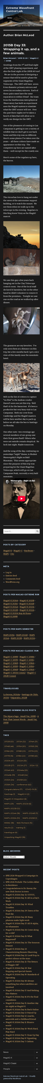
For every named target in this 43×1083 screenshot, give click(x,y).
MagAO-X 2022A (27, 610)
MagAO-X (7, 551)
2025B (22, 780)
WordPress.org (12, 582)
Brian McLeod (9, 58)
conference (24, 785)
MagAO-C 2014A (27, 669)
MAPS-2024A (12, 813)
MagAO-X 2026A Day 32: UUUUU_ (20, 895)
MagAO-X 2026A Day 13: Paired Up (21, 1013)
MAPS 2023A (29, 638)
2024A (9, 770)
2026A (9, 785)
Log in (8, 572)
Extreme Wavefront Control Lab (20, 9)
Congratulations (13, 789)
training (20, 828)
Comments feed (13, 579)
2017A (33, 751)
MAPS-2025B (30, 818)
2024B (23, 775)
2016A (9, 751)
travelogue (10, 832)
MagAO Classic (10, 1063)
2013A (21, 742)
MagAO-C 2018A (27, 657)
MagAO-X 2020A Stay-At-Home (17, 613)
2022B (9, 765)
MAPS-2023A (23, 804)
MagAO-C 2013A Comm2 (14, 673)
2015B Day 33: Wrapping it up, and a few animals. (21, 49)
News (5, 1052)
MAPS (6, 554)
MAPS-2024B (30, 813)
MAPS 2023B (16, 638)
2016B (21, 751)
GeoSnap (9, 794)
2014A (33, 742)
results (8, 828)
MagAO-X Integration (15, 799)
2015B (8, 61)
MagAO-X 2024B (26, 604)
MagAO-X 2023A (27, 607)
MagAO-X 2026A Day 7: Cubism (19, 1041)
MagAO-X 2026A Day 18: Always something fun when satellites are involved (21, 984)
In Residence (12, 885)
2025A (9, 780)
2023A (22, 765)
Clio (12, 554)
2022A (22, 761)
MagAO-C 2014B (10, 669)
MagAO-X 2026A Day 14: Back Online (22, 1009)
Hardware (28, 551)
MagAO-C (34, 58)
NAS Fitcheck (24, 823)
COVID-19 (31, 789)
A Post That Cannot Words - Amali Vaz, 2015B (21, 719)
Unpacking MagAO (14, 837)
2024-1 (34, 765)
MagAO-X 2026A (10, 600)
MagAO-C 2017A (26, 660)
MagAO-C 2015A (26, 666)
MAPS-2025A (12, 818)
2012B (9, 742)
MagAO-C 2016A (27, 663)
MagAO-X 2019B (10, 616)
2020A (9, 761)
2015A (21, 746)
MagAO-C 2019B (10, 657)
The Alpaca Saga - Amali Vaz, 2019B (19, 716)
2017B (8, 756)
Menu (9, 18)
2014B (9, 746)
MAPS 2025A (8, 635)
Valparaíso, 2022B (19, 698)
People (6, 1069)
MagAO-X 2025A (10, 604)
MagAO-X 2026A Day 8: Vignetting (21, 1038)
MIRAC (9, 823)
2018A (21, 756)
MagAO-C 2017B (10, 660)
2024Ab (9, 775)
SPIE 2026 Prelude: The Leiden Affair (22, 882)
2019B (33, 756)
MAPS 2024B (22, 635)
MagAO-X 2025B (27, 600)
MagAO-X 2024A (10, 607)
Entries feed (11, 575)
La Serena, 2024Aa (11, 694)
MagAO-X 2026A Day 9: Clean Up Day (22, 1035)
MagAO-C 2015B (10, 666)
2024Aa (22, 770)
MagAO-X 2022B (10, 610)
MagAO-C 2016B (10, 663)
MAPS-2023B (12, 808)
